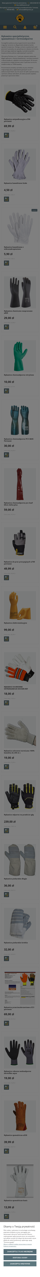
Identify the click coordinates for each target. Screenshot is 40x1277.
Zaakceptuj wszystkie (20, 1264)
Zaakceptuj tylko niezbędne (20, 1251)
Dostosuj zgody (20, 1258)
